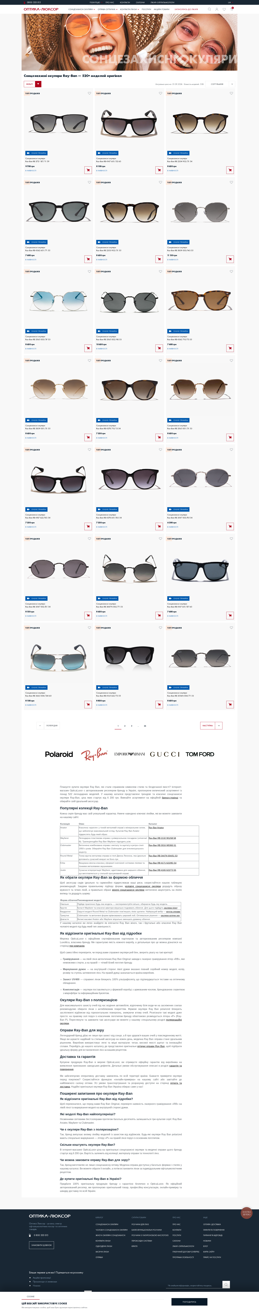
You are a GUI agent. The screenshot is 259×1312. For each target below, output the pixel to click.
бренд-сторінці (170, 797)
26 (145, 725)
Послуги (177, 1235)
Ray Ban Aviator (156, 827)
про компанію (77, 946)
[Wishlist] (224, 9)
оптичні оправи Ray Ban (151, 1046)
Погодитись (189, 1301)
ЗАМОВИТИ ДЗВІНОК (41, 1245)
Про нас (176, 1224)
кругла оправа (173, 911)
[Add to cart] (88, 170)
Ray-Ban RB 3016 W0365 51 (162, 845)
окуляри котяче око (170, 915)
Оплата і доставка (212, 1224)
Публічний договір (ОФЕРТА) (186, 1252)
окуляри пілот (170, 908)
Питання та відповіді (212, 1235)
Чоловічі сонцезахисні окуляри (112, 1230)
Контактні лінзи (103, 1241)
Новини (207, 1241)
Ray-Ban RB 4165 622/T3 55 (162, 870)
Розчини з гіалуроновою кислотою (150, 1235)
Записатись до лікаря (186, 9)
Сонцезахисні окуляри (107, 1224)
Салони (176, 1241)
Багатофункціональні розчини (147, 1230)
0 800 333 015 (41, 1235)
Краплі (134, 1246)
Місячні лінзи (102, 1252)
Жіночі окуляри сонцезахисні (110, 1235)
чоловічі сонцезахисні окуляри (143, 886)
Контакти (177, 1230)
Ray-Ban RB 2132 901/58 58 (162, 838)
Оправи (99, 1257)
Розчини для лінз (140, 1224)
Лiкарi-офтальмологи (183, 1246)
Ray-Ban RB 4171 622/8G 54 (162, 863)
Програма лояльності (183, 1257)
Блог (205, 1246)
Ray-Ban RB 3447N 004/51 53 (163, 856)
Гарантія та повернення (213, 1230)
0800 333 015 (34, 2)
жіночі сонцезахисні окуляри (128, 890)
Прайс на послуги (212, 1257)
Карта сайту (208, 1252)
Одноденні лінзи (104, 1246)
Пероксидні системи (142, 1241)
